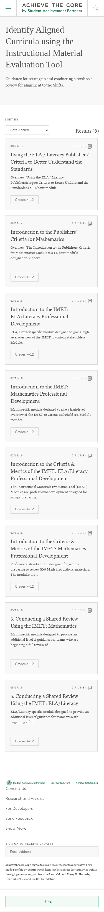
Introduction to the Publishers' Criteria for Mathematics (44, 235)
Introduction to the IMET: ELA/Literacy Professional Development (40, 316)
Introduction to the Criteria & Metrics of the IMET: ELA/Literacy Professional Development (49, 471)
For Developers (19, 808)
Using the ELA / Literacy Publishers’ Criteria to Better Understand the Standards (50, 162)
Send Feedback (19, 818)
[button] (8, 8)
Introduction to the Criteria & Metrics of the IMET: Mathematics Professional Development (48, 548)
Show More (16, 828)
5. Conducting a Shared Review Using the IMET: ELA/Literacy (44, 699)
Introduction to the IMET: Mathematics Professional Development (40, 394)
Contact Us (16, 789)
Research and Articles (25, 799)
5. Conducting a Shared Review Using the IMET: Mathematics (44, 622)
